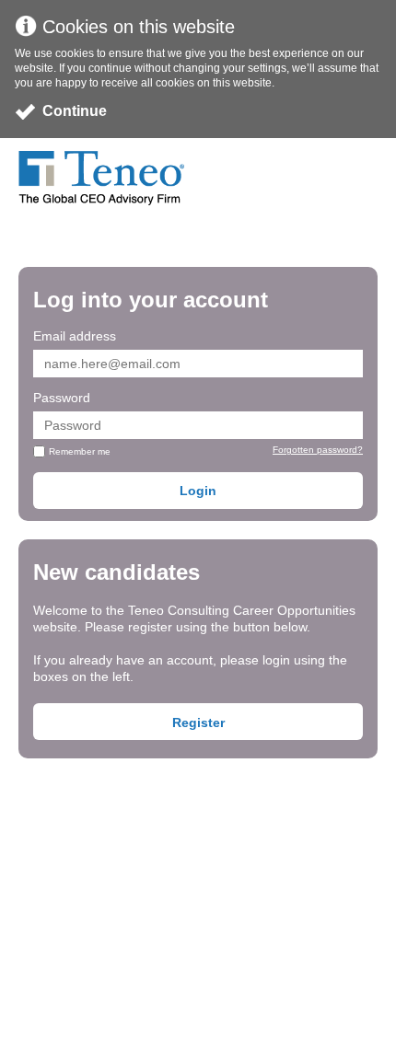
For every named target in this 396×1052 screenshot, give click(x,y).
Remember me (80, 452)
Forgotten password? (318, 450)
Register (198, 722)
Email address (74, 335)
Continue (74, 111)
